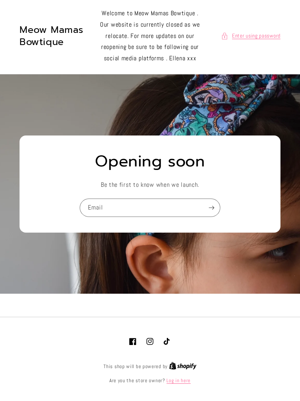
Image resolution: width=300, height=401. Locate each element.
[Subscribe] (211, 208)
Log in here (178, 380)
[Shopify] (182, 366)
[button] (250, 36)
